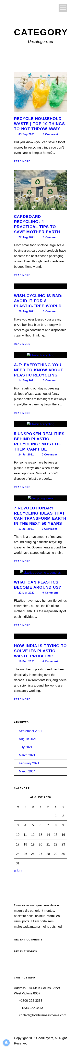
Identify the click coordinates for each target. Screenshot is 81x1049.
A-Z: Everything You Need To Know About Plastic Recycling (38, 370)
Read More (22, 161)
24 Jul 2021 (26, 454)
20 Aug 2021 (26, 311)
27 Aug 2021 (26, 237)
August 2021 (28, 739)
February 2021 (29, 763)
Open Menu (63, 8)
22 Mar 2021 (26, 592)
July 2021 (25, 747)
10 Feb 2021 (26, 661)
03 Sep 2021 (26, 134)
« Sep (18, 870)
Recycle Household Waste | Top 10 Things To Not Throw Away (39, 123)
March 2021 (27, 755)
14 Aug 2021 (26, 380)
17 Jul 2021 (26, 528)
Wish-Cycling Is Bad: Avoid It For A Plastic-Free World (38, 301)
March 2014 (27, 771)
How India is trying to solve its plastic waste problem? (40, 651)
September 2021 (30, 731)
